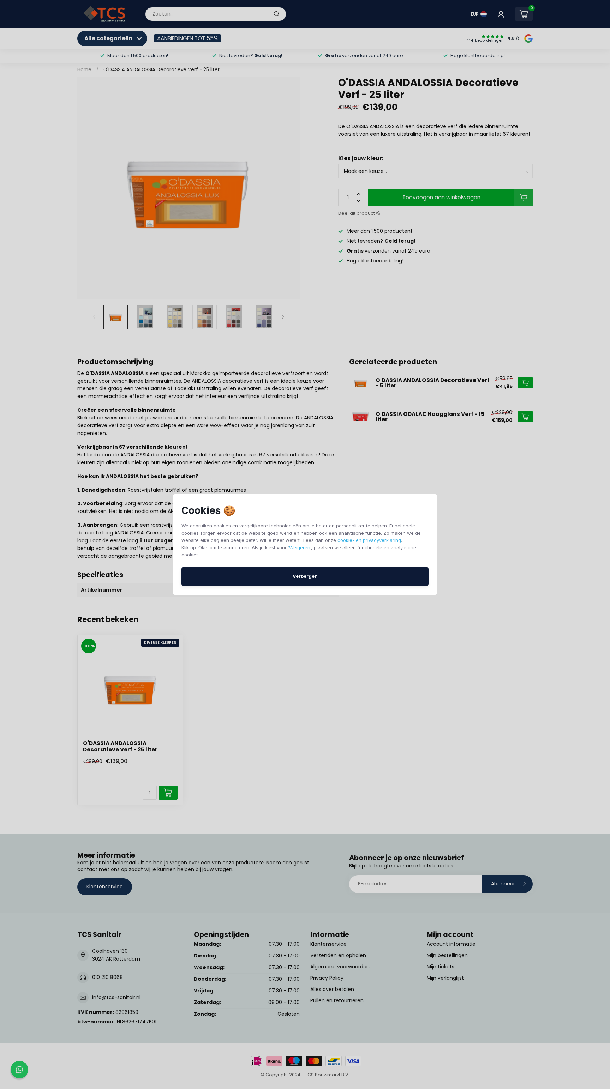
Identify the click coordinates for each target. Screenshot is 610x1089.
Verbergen (305, 576)
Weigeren (299, 547)
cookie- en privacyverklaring (369, 540)
